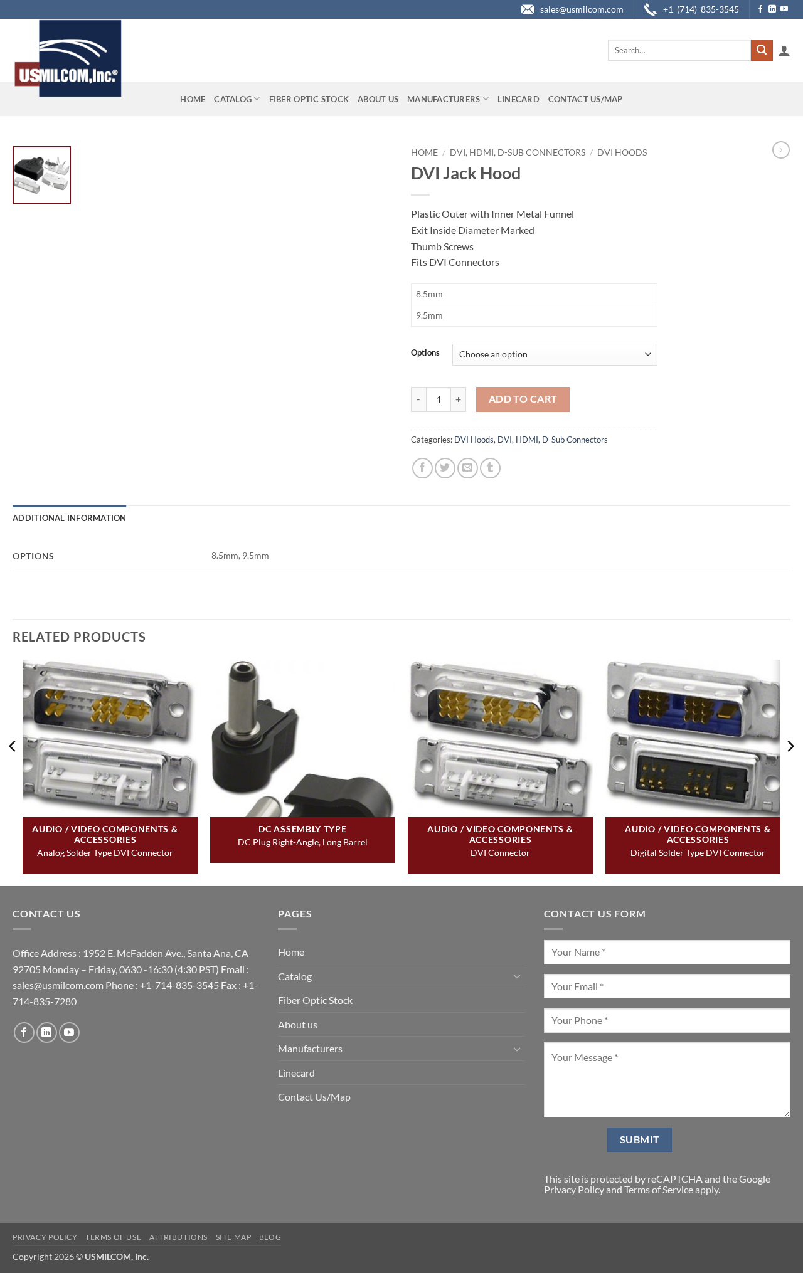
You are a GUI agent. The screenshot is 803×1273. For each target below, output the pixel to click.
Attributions (178, 1237)
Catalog (233, 99)
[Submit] (761, 50)
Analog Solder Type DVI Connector (105, 852)
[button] (784, 50)
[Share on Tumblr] (490, 468)
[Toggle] (517, 975)
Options (425, 353)
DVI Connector (500, 852)
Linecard (518, 99)
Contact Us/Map (585, 99)
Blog (270, 1237)
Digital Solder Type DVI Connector (697, 852)
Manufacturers (443, 99)
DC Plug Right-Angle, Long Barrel (303, 842)
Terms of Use (113, 1237)
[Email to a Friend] (467, 468)
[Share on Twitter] (445, 468)
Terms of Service (658, 1189)
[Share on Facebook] (422, 468)
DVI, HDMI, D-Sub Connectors (517, 152)
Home (192, 99)
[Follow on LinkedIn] (772, 9)
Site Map (234, 1237)
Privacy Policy (574, 1189)
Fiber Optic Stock (309, 99)
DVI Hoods (622, 152)
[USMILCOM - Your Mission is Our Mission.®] (67, 58)
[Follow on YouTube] (784, 9)
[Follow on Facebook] (760, 9)
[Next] (789, 771)
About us (378, 99)
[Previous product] (781, 150)
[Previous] (13, 771)
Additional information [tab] (70, 518)
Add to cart (523, 398)
